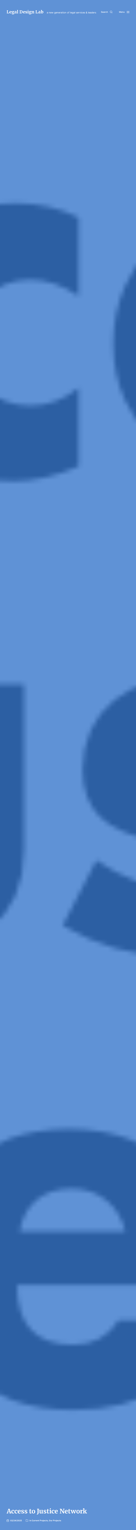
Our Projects (55, 1520)
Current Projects (40, 1520)
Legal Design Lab (25, 12)
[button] (107, 12)
